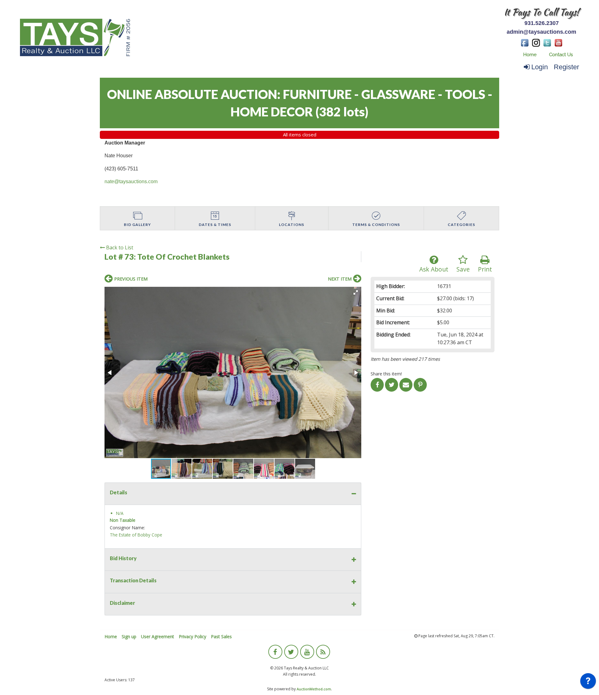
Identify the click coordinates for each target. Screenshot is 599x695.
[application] (588, 682)
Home (530, 54)
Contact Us (561, 54)
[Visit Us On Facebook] (525, 42)
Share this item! (386, 374)
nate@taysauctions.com (131, 181)
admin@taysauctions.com (541, 32)
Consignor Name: (127, 528)
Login (539, 67)
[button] (356, 292)
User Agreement (157, 636)
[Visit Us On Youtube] (558, 42)
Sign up (129, 636)
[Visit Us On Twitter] (547, 42)
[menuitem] (530, 55)
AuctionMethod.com (314, 689)
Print (485, 269)
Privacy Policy (192, 636)
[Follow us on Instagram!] (536, 42)
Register (566, 67)
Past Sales (221, 636)
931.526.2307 (541, 23)
